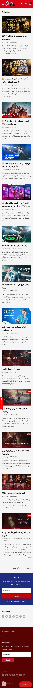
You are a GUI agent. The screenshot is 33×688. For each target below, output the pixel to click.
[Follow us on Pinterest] (13, 616)
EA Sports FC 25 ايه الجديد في (14, 245)
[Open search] (22, 4)
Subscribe (16, 596)
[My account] (26, 4)
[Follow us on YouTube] (17, 616)
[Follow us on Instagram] (10, 616)
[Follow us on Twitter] (6, 616)
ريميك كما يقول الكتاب (11, 369)
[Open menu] (3, 4)
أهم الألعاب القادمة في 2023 (13, 493)
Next (27, 568)
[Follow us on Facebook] (3, 616)
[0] (30, 4)
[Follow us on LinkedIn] (24, 616)
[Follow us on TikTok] (20, 616)
